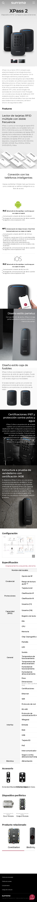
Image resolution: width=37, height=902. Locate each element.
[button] (14, 61)
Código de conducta (7, 889)
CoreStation (14, 847)
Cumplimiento (6, 885)
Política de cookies (7, 881)
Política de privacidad (7, 877)
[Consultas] (32, 897)
